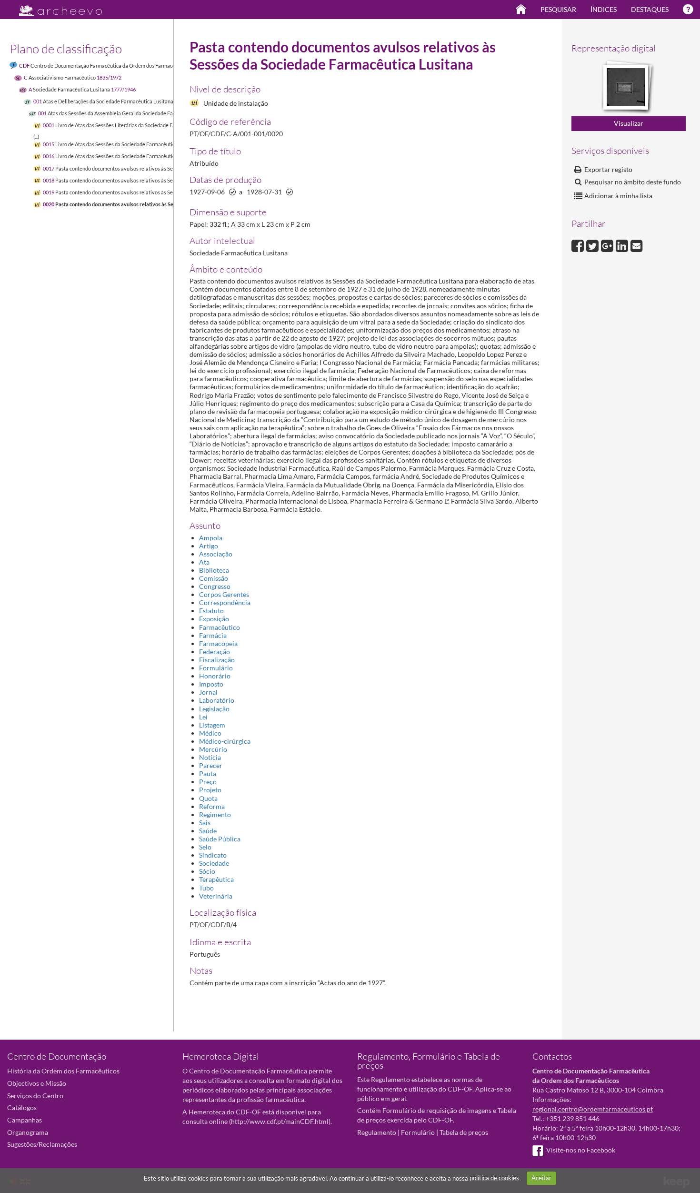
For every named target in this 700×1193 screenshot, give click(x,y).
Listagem (212, 725)
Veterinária (215, 896)
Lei (203, 717)
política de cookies (494, 1178)
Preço (208, 782)
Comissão (213, 578)
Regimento (215, 814)
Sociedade (214, 863)
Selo (205, 847)
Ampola (210, 538)
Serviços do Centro (35, 1096)
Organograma (27, 1132)
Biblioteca (214, 570)
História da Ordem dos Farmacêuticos (63, 1071)
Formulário (216, 668)
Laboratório (216, 700)
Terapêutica (216, 879)
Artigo (208, 546)
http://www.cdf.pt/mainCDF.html (280, 1121)
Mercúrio (213, 749)
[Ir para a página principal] (54, 8)
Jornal (208, 692)
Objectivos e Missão (36, 1083)
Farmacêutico (219, 627)
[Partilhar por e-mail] (636, 245)
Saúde (208, 831)
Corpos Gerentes (224, 594)
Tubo (206, 888)
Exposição (214, 619)
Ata (204, 562)
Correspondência (224, 602)
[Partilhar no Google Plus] (608, 245)
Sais (204, 823)
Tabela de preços (464, 1132)
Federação (214, 651)
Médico (210, 733)
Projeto (210, 790)
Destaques (650, 9)
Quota (208, 798)
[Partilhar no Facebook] (578, 245)
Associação (215, 554)
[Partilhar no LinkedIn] (623, 245)
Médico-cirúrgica (224, 741)
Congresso (214, 586)
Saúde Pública (219, 839)
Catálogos (22, 1107)
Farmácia (213, 635)
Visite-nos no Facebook (580, 1150)
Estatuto (211, 611)
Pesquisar (558, 9)
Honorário (214, 676)
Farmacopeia (218, 643)
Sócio (207, 871)
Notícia (210, 757)
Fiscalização (217, 660)
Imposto (211, 684)
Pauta (207, 773)
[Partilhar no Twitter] (593, 245)
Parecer (210, 765)
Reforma (212, 806)
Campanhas (24, 1120)
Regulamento (376, 1132)
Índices (603, 9)
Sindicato (213, 855)
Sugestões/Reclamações (42, 1144)
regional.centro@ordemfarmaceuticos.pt (592, 1109)
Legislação (214, 709)
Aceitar (541, 1178)
